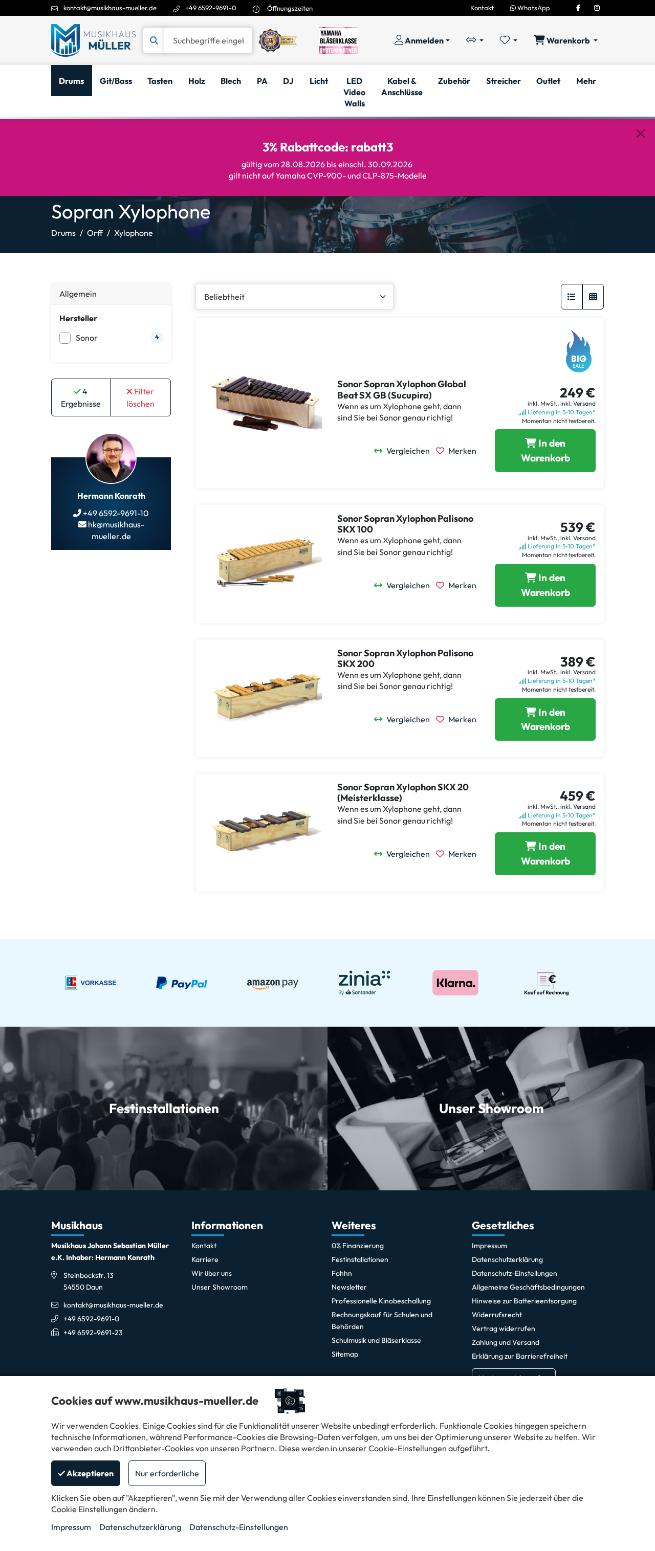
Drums (63, 233)
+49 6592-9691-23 (93, 1332)
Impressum (71, 1527)
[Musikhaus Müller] (93, 39)
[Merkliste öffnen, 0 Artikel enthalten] (508, 40)
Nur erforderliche (167, 1473)
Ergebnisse (81, 397)
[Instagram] (597, 8)
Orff (95, 233)
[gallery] (593, 296)
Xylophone (133, 233)
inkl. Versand (578, 403)
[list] (571, 296)
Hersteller (78, 318)
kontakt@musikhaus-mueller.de (110, 8)
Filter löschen (140, 397)
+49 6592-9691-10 (115, 513)
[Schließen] (641, 133)
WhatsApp (533, 8)
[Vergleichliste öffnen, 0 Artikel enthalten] (475, 40)
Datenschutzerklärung (140, 1527)
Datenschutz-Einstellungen (238, 1527)
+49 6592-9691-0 (210, 8)
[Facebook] (578, 8)
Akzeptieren (89, 1473)
